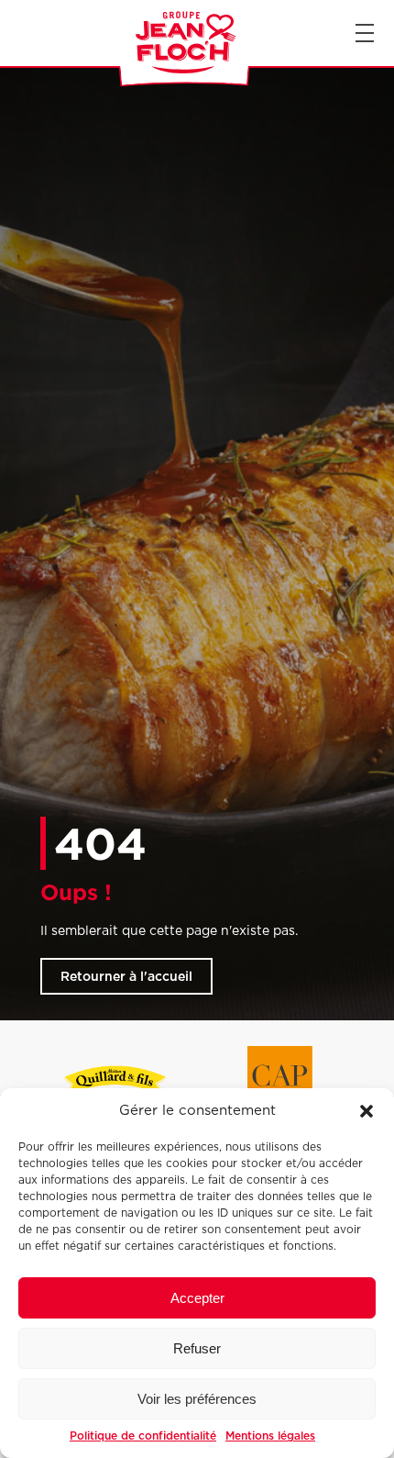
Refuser (197, 1348)
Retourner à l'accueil (126, 976)
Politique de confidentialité (143, 1435)
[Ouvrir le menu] (364, 33)
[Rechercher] (16, 33)
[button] (366, 1111)
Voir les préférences (197, 1399)
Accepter (197, 1298)
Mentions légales (270, 1435)
